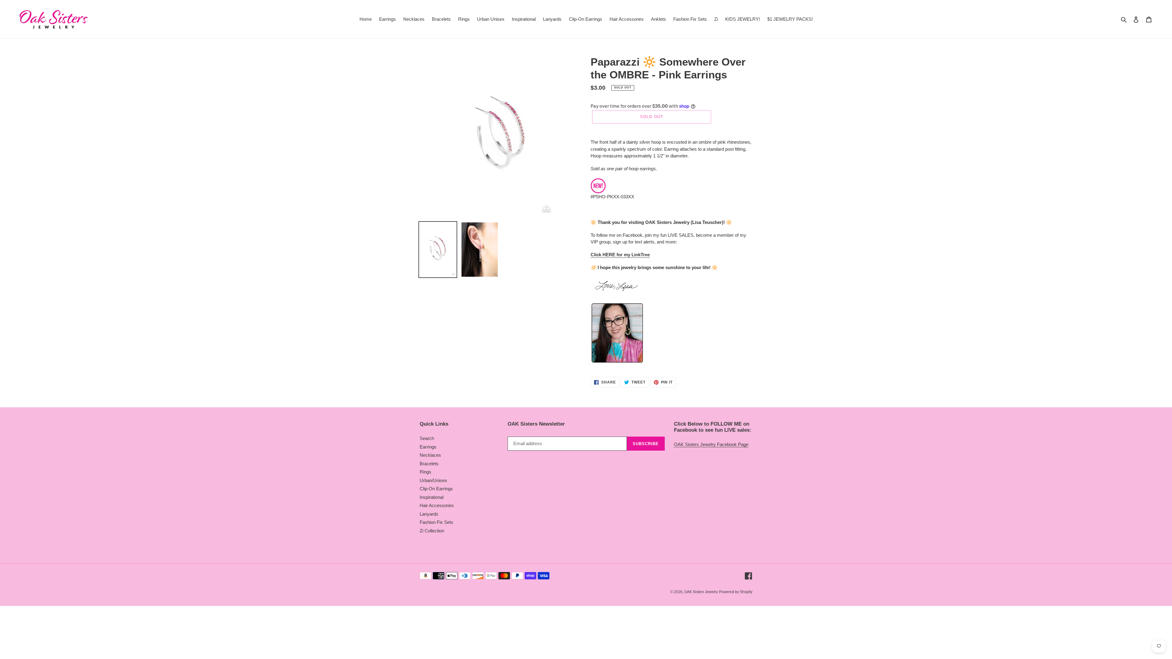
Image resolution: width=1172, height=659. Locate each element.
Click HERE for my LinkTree (620, 254)
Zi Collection (432, 530)
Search (427, 438)
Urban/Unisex (433, 480)
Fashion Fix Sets (436, 522)
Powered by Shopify (735, 592)
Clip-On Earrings (436, 488)
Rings (425, 471)
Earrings (428, 446)
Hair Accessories (437, 505)
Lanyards (429, 514)
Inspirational (431, 497)
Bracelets (429, 463)
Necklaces (430, 455)
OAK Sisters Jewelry (701, 592)
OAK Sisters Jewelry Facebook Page (711, 444)
